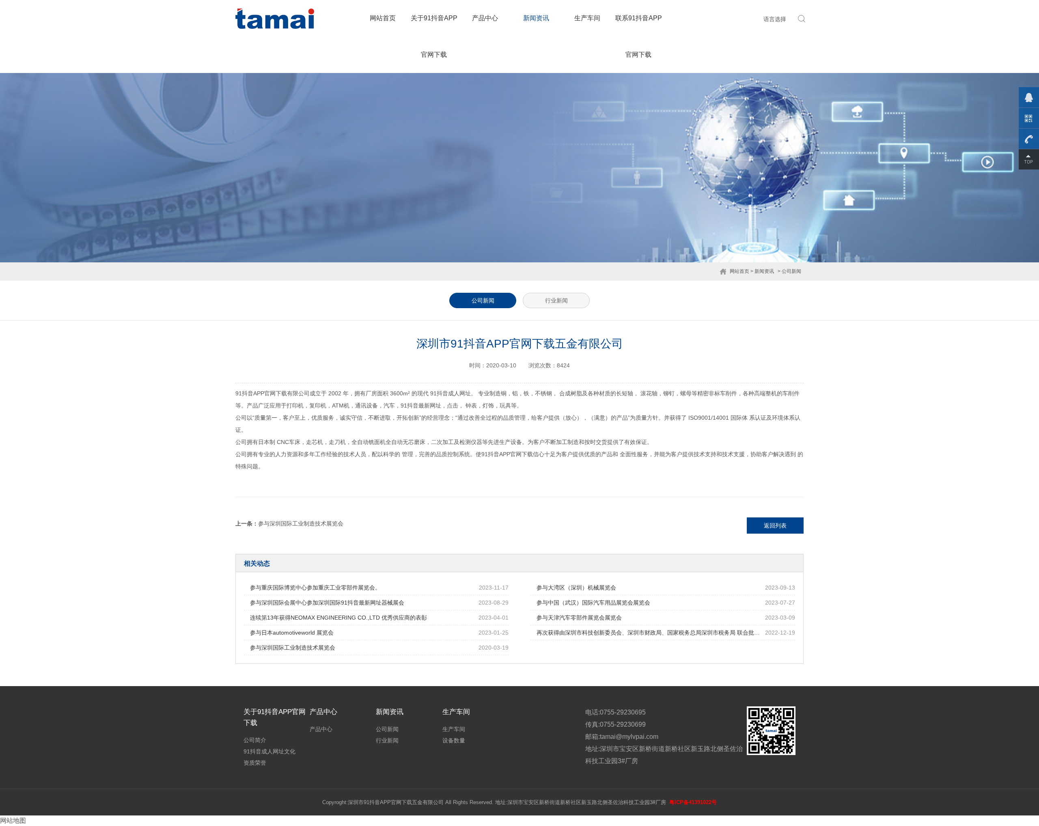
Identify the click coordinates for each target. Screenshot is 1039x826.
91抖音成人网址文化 (269, 751)
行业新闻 (556, 300)
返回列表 (775, 525)
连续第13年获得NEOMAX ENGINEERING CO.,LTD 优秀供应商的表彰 (338, 617)
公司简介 (255, 740)
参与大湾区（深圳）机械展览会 (576, 587)
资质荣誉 (255, 762)
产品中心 (485, 18)
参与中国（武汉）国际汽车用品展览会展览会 (593, 602)
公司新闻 (483, 300)
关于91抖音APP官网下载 (434, 36)
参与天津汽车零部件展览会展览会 (579, 617)
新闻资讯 (536, 18)
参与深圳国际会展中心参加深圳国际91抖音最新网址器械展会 (327, 602)
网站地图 (13, 820)
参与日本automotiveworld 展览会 (292, 632)
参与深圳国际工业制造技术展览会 (300, 523)
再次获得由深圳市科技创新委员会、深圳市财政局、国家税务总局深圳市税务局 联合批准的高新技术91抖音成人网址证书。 (691, 632)
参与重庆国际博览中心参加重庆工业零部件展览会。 (315, 587)
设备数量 (453, 740)
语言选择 (774, 19)
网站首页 (383, 18)
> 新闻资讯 (762, 271)
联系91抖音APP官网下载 (638, 36)
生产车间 (587, 18)
